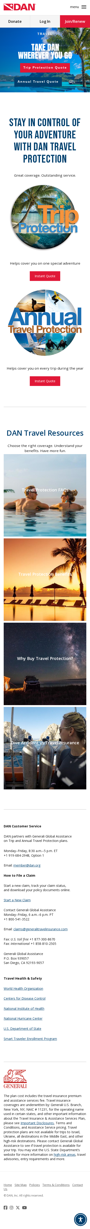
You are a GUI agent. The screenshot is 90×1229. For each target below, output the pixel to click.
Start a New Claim (17, 900)
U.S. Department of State (22, 1028)
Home (8, 1185)
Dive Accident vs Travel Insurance (45, 742)
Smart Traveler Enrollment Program (30, 1038)
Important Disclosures (37, 1123)
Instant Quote (45, 276)
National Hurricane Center (23, 1018)
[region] (45, 60)
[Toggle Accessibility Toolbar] (81, 1220)
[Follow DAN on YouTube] (25, 1207)
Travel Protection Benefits (45, 574)
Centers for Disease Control (24, 998)
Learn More (45, 499)
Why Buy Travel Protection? (45, 658)
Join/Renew (75, 21)
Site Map (21, 1185)
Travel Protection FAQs (45, 490)
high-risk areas (64, 1154)
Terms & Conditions (56, 1185)
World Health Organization (23, 988)
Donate (15, 21)
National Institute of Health (24, 1008)
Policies (34, 1185)
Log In (45, 21)
